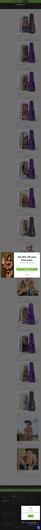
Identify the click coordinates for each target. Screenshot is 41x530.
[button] (38, 527)
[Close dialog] (39, 254)
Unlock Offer (27, 269)
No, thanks (27, 274)
